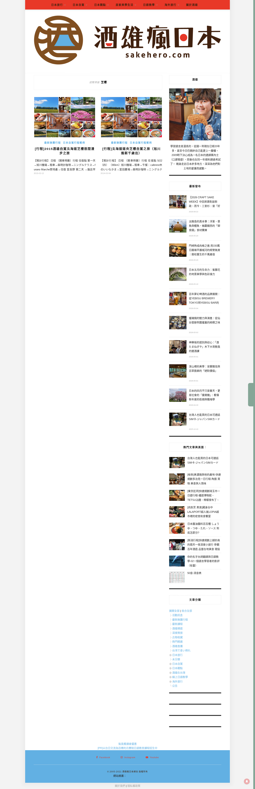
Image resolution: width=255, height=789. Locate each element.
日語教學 (149, 4)
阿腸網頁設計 (134, 775)
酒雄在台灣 (178, 672)
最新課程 (177, 623)
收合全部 (187, 610)
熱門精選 (177, 641)
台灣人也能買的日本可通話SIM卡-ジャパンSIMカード (204, 417)
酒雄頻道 (177, 628)
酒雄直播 (177, 646)
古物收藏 (177, 637)
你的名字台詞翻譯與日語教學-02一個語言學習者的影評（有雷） (203, 561)
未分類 (176, 659)
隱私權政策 (133, 785)
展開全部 (174, 610)
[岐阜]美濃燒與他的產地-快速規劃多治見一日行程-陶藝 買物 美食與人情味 (204, 479)
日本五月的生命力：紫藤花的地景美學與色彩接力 (204, 272)
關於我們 (120, 785)
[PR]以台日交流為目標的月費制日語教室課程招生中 (127, 748)
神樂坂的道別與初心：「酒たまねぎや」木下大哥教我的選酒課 (204, 346)
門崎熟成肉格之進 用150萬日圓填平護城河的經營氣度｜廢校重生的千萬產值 (204, 250)
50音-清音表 (194, 573)
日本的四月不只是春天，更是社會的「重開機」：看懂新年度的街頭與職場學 (204, 395)
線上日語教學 (180, 676)
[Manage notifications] (247, 781)
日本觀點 (100, 4)
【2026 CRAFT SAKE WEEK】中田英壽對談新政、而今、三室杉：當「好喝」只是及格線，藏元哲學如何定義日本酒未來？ (204, 202)
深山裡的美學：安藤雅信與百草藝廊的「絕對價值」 (204, 368)
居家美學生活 (124, 4)
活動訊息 (177, 615)
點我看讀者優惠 (127, 743)
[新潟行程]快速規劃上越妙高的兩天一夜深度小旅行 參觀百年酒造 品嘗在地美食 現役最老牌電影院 (203, 547)
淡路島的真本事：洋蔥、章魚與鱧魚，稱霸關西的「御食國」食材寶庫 (204, 226)
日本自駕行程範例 (74, 142)
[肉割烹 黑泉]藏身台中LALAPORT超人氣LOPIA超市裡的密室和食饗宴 (203, 512)
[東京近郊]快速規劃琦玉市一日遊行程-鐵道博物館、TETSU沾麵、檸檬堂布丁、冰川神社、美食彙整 (203, 498)
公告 (174, 685)
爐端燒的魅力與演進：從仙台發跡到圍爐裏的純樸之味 (204, 320)
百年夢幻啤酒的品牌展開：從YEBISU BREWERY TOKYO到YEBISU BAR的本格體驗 (204, 299)
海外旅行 (170, 4)
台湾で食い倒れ (181, 650)
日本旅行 (57, 4)
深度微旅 (177, 632)
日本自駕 (78, 4)
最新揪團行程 (52, 142)
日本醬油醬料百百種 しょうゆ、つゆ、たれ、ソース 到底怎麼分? (203, 528)
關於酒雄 (192, 4)
